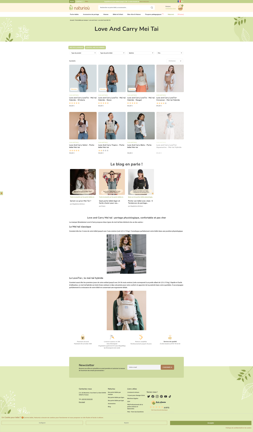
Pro (86, 1)
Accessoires (112, 403)
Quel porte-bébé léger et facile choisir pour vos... (109, 202)
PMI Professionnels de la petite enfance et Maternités (135, 406)
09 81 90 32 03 (144, 1)
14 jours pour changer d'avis (136, 395)
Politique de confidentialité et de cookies (238, 428)
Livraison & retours (133, 392)
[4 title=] (163, 103)
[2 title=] (159, 103)
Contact (79, 1)
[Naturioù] (79, 7)
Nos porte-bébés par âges (116, 397)
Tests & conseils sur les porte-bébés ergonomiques (86, 197)
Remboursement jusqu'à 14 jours (141, 344)
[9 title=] (78, 103)
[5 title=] (73, 103)
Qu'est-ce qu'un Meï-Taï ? (80, 201)
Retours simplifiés (141, 342)
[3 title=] (71, 103)
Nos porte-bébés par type (116, 400)
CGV (128, 401)
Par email (82, 402)
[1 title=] (69, 103)
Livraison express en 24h (112, 342)
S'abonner (167, 367)
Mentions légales (132, 398)
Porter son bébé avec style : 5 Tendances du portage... (140, 202)
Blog (72, 1)
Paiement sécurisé (83, 342)
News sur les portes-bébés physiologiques (141, 197)
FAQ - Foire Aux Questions (135, 412)
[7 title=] (75, 103)
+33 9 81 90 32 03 (87, 399)
